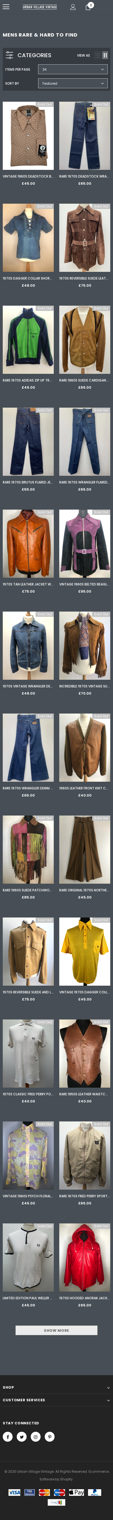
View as (83, 55)
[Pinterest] (50, 1437)
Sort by (12, 83)
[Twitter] (22, 1437)
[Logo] (40, 6)
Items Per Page (17, 69)
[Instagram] (36, 1437)
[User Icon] (73, 7)
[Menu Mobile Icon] (6, 7)
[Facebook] (8, 1437)
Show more (56, 1330)
